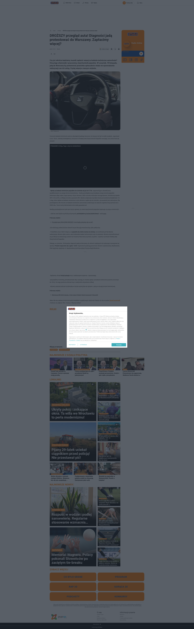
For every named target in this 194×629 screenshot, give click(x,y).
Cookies (78, 340)
